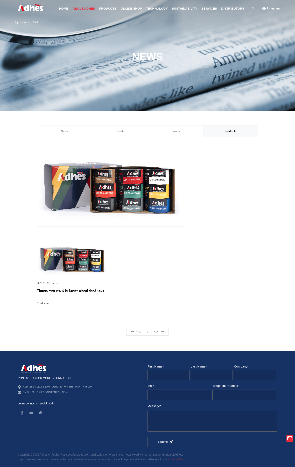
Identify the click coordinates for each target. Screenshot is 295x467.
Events (119, 131)
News (64, 131)
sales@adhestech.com (52, 392)
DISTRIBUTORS (232, 8)
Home (63, 8)
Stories (175, 131)
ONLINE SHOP (131, 8)
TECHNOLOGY (157, 8)
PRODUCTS (107, 8)
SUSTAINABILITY (184, 8)
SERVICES (209, 8)
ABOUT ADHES (84, 8)
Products (230, 131)
